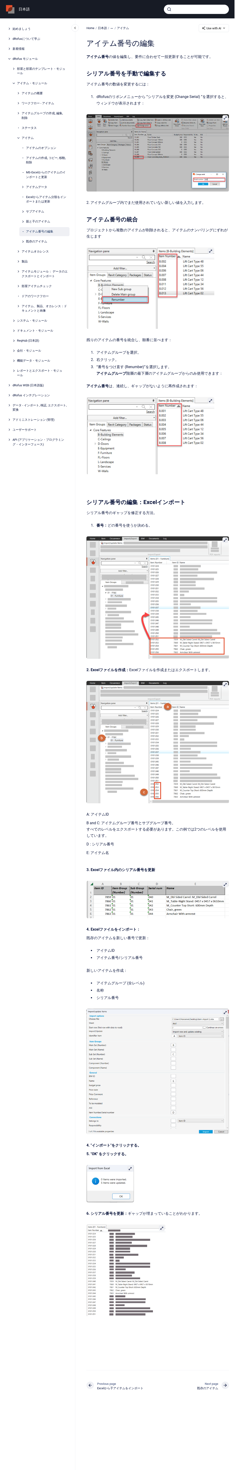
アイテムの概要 (32, 93)
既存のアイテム (36, 241)
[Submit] (169, 9)
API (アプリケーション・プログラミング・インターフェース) (38, 442)
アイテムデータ (36, 187)
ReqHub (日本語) (28, 340)
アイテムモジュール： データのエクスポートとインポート (45, 274)
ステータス (29, 128)
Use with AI (213, 28)
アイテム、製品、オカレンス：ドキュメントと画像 (44, 308)
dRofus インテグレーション (31, 395)
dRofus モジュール (25, 59)
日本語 (24, 9)
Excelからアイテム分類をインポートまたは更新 (46, 199)
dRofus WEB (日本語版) (28, 385)
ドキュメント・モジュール (35, 330)
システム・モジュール (32, 320)
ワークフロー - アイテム (38, 103)
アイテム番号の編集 (39, 231)
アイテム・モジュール (32, 83)
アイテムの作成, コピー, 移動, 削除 (46, 160)
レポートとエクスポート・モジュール (39, 373)
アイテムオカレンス (35, 251)
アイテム (28, 138)
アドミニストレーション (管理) (34, 419)
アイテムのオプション (41, 148)
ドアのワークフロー (35, 296)
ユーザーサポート (25, 429)
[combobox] (196, 9)
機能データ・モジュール (33, 360)
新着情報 (19, 48)
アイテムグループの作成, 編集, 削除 (42, 115)
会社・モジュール (29, 350)
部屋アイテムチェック (37, 286)
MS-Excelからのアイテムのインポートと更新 (46, 175)
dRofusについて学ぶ (26, 38)
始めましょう (22, 28)
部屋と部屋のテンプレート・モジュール (41, 71)
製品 (25, 261)
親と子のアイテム (38, 221)
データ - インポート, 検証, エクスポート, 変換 (40, 408)
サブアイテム (35, 211)
